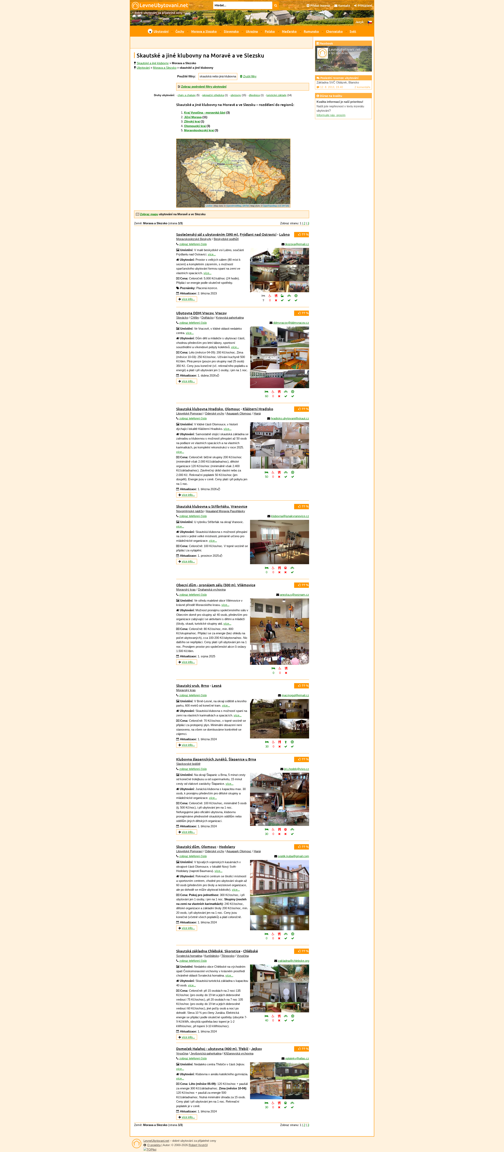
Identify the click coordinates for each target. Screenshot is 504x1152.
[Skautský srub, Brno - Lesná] (279, 718)
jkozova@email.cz (297, 244)
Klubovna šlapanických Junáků (201, 759)
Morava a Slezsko (204, 31)
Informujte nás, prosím (331, 115)
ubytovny (236, 95)
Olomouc (232, 408)
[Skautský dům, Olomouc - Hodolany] (279, 895)
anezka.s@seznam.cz (294, 594)
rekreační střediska (213, 95)
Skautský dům (187, 846)
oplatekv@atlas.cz (297, 1058)
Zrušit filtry (250, 76)
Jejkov (256, 1048)
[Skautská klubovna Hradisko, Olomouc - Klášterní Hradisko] (279, 445)
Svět (353, 31)
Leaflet (209, 205)
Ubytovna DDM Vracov (194, 313)
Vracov (221, 313)
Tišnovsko (227, 955)
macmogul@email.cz (295, 695)
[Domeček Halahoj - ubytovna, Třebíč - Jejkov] (279, 1080)
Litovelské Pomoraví (189, 413)
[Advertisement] (221, 42)
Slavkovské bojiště (188, 763)
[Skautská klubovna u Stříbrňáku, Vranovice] (279, 542)
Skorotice (232, 951)
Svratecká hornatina (189, 955)
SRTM (246, 205)
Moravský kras (186, 589)
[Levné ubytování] (137, 1143)
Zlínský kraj (192, 121)
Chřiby (195, 317)
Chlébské (250, 951)
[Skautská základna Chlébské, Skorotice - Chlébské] (279, 988)
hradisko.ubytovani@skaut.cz (290, 418)
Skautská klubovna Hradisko (199, 408)
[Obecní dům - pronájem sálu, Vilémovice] (279, 631)
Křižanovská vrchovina (238, 1053)
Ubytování (161, 31)
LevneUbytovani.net (156, 1140)
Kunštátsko (211, 955)
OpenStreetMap (233, 205)
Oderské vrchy (214, 413)
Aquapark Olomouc (238, 413)
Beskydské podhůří (226, 239)
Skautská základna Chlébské (199, 951)
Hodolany (227, 846)
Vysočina (243, 955)
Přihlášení (364, 5)
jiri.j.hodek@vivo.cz (296, 769)
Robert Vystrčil (198, 1145)
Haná (257, 413)
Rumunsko (311, 31)
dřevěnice (254, 95)
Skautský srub (187, 685)
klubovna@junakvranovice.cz (290, 516)
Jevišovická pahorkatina (205, 1053)
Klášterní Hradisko (258, 408)
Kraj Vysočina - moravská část (204, 112)
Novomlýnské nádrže (190, 511)
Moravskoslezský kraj (199, 130)
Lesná (216, 685)
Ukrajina (252, 31)
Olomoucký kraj (195, 126)
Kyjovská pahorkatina (230, 317)
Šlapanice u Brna (242, 759)
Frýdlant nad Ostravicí (258, 234)
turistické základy (276, 95)
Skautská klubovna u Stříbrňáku (202, 506)
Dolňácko (207, 317)
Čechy (179, 31)
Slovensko (231, 31)
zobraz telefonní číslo (193, 244)
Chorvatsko (334, 31)
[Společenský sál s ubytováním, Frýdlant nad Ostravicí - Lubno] (279, 270)
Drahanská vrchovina (212, 589)
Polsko (270, 31)
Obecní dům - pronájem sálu (205, 584)
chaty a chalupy (187, 95)
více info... (188, 299)
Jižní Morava (193, 117)
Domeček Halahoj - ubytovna (206, 1048)
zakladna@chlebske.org (293, 960)
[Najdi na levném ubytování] (275, 5)
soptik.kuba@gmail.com (293, 856)
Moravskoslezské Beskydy (193, 239)
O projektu (154, 1145)
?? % (305, 234)
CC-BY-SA (283, 205)
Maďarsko (289, 31)
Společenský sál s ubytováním (207, 234)
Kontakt (343, 5)
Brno (205, 685)
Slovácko (182, 317)
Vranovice (239, 506)
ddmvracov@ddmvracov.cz (291, 322)
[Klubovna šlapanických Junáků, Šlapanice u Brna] (279, 799)
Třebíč (243, 1048)
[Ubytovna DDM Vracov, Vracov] (279, 357)
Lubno (284, 234)
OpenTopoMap (270, 205)
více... (212, 254)
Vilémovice (246, 584)
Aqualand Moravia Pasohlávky (225, 511)
